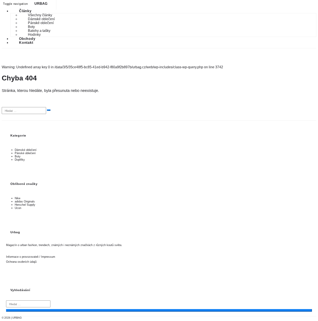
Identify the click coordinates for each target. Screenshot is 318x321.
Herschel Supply (25, 204)
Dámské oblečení (41, 19)
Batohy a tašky (39, 31)
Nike (17, 198)
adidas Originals (25, 201)
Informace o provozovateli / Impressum (30, 256)
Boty (31, 27)
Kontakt (26, 42)
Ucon (18, 208)
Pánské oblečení (41, 23)
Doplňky (20, 159)
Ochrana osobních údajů (21, 261)
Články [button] (25, 11)
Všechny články (40, 15)
